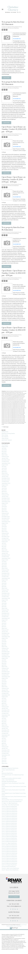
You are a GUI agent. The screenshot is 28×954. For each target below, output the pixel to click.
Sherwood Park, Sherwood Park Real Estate (12, 799)
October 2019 (5, 576)
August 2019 (5, 580)
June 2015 (4, 661)
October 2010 (5, 753)
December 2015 (5, 651)
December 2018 (5, 593)
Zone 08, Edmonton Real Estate (11, 406)
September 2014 (6, 676)
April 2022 (4, 530)
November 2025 (6, 460)
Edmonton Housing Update (8, 433)
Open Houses (5, 438)
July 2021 (4, 543)
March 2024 (5, 493)
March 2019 (4, 588)
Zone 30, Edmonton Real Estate (9, 850)
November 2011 (5, 731)
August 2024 (5, 485)
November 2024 (6, 480)
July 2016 (4, 640)
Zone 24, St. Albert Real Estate (9, 843)
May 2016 (4, 643)
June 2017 (4, 623)
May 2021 (4, 546)
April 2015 (4, 665)
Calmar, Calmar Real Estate (8, 770)
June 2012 (4, 720)
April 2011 (4, 743)
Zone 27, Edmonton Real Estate (10, 415)
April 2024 (4, 491)
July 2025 (4, 466)
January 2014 (5, 690)
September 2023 (6, 501)
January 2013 (5, 708)
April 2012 (4, 723)
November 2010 (5, 751)
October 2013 (5, 693)
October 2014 (5, 675)
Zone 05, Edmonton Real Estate (9, 813)
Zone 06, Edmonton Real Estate (11, 405)
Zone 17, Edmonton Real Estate (9, 411)
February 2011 (5, 746)
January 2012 (5, 728)
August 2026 (5, 446)
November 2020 (6, 555)
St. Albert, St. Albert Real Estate (9, 803)
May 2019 (4, 585)
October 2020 (5, 556)
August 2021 (5, 541)
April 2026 (4, 453)
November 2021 (5, 536)
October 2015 (5, 655)
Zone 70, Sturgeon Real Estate (9, 422)
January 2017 (5, 631)
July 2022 (4, 525)
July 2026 (4, 448)
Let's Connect (14, 896)
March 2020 (5, 568)
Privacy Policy (23, 924)
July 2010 (4, 756)
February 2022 (5, 533)
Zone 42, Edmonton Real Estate (9, 853)
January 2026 (5, 458)
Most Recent (5, 444)
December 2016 (5, 633)
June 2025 (4, 468)
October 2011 (5, 733)
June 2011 (4, 740)
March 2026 (4, 455)
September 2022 (6, 521)
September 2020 (6, 558)
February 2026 (5, 456)
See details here (17, 38)
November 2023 (6, 500)
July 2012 (4, 718)
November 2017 (5, 615)
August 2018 (5, 600)
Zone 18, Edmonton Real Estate (12, 135)
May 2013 (4, 701)
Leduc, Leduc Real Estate (6, 394)
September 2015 (6, 656)
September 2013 (6, 695)
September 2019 (6, 578)
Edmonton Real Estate (10, 392)
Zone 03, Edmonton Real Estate (9, 810)
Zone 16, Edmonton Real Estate (9, 830)
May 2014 (4, 683)
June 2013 (4, 700)
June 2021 (4, 545)
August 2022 (5, 523)
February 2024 (5, 495)
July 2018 (4, 601)
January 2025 (5, 476)
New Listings (5, 435)
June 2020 (4, 563)
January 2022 (5, 535)
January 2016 (5, 650)
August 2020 (5, 560)
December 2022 (6, 516)
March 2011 (4, 745)
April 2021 (4, 548)
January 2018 (5, 611)
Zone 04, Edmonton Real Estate (11, 404)
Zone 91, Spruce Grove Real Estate (10, 870)
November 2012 (5, 711)
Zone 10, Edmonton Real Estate (11, 407)
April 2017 (4, 626)
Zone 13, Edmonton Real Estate (10, 408)
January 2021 (5, 553)
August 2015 (5, 658)
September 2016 (6, 636)
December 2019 (5, 573)
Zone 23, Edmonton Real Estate (10, 414)
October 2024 (5, 481)
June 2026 (4, 450)
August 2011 (4, 736)
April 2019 (4, 586)
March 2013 (4, 705)
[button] (14, 896)
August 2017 (5, 620)
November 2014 (5, 673)
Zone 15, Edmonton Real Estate (9, 828)
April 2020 (4, 566)
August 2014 (5, 678)
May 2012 (4, 721)
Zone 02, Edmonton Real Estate (11, 403)
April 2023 (4, 510)
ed (5, 392)
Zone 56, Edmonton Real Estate (9, 860)
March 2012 (4, 725)
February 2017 (5, 630)
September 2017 (6, 618)
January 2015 (5, 670)
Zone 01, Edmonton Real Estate (9, 806)
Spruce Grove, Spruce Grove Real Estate (11, 401)
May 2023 (4, 508)
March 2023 (4, 511)
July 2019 (4, 581)
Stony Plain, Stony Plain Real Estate (12, 402)
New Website (5, 436)
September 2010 (6, 755)
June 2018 (4, 603)
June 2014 (4, 681)
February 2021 (5, 551)
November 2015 (5, 653)
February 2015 (5, 668)
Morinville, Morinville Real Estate (17, 394)
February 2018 (5, 610)
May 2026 (4, 451)
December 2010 (6, 750)
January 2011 (5, 748)
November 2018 (5, 595)
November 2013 (5, 691)
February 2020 (5, 570)
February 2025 (5, 475)
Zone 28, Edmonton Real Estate (9, 846)
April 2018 (4, 606)
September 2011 (6, 735)
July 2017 (4, 621)
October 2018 (5, 596)
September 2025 (6, 463)
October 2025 (5, 461)
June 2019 (4, 583)
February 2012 (5, 726)
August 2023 (5, 503)
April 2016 (4, 645)
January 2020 (5, 571)
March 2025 (4, 473)
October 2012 (5, 713)
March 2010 (4, 763)
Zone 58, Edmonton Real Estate (10, 421)
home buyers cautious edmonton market (18, 393)
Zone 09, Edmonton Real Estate (9, 819)
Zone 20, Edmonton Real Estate (9, 836)
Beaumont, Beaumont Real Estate (13, 391)
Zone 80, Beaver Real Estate (21, 422)
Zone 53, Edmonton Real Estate (9, 856)
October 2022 (5, 520)
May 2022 (4, 528)
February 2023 (5, 513)
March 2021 (4, 550)
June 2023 (4, 506)
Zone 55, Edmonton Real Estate (12, 28)
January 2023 (5, 515)
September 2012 (6, 715)
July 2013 (4, 698)
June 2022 (4, 526)
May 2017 (4, 625)
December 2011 (5, 730)
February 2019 (5, 590)
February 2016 (5, 648)
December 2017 (5, 613)
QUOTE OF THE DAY (7, 440)
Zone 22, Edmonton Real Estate (9, 839)
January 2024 (5, 496)
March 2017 (4, 628)
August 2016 (5, 638)
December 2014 (6, 671)
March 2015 (4, 666)
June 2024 (4, 488)
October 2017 (5, 616)
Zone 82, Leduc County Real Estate (8, 423)
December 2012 (5, 710)
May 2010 (4, 760)
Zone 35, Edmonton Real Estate (12, 87)
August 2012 (5, 716)
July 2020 (4, 561)
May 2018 (4, 605)
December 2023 (6, 498)
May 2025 (4, 470)
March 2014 (4, 686)
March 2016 (4, 646)
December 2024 (6, 478)
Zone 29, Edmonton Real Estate (10, 416)
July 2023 (4, 505)
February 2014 (5, 688)
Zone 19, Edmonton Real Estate (10, 412)
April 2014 (4, 685)
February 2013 (5, 706)
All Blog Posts (5, 431)
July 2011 (4, 738)
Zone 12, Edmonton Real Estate (9, 823)
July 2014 (4, 680)
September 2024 (6, 483)
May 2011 (4, 741)
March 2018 (4, 608)
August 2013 (5, 696)
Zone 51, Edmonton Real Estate (9, 855)
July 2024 (4, 486)
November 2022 (6, 518)
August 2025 (5, 464)
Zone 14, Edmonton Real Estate (9, 826)
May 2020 (4, 565)
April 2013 (4, 703)
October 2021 (5, 538)
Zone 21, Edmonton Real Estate (10, 413)
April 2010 (4, 761)
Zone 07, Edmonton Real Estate (9, 816)
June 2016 (4, 641)
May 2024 (4, 490)
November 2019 (5, 575)
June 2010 (4, 758)
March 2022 (4, 531)
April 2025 (4, 471)
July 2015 (4, 660)
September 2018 (6, 598)
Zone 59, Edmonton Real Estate (9, 863)
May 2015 (4, 663)
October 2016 (5, 635)
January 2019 (5, 591)
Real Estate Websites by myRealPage (14, 926)
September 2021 (6, 540)
